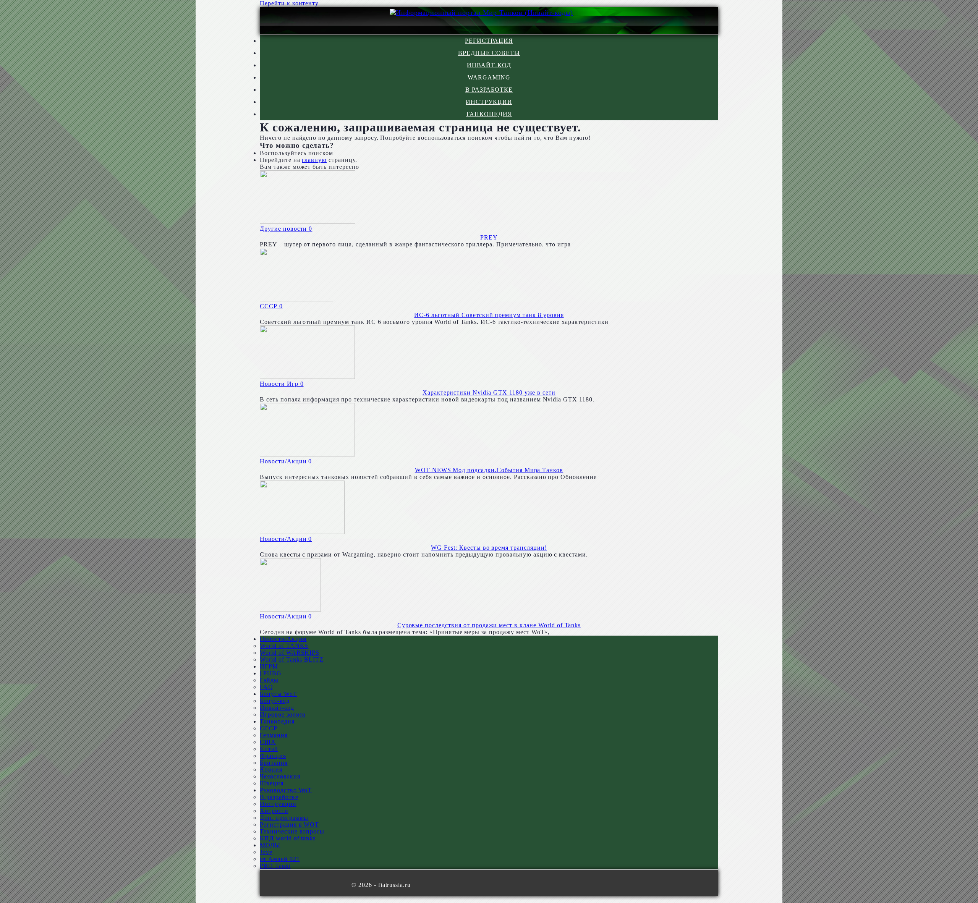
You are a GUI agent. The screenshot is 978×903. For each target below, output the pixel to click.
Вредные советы (489, 53)
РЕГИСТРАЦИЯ (489, 40)
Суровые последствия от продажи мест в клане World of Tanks (489, 625)
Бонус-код (275, 700)
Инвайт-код (489, 65)
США (268, 742)
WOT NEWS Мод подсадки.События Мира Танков (489, 470)
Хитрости (274, 811)
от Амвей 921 (280, 859)
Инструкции (489, 102)
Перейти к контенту (289, 3)
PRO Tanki (275, 866)
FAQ (266, 687)
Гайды (269, 680)
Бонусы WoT (278, 694)
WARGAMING (489, 77)
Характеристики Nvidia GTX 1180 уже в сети (489, 392)
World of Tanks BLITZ (292, 659)
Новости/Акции (283, 639)
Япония (271, 769)
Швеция (271, 783)
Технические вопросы (292, 831)
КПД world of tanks (288, 838)
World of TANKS (284, 645)
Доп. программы (284, 817)
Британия (274, 762)
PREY (489, 237)
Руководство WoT (286, 790)
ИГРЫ (269, 666)
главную (314, 160)
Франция (273, 755)
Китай (269, 749)
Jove (266, 852)
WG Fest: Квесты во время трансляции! (489, 547)
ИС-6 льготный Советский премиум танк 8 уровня (488, 315)
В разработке (489, 89)
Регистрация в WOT (289, 824)
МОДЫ (270, 845)
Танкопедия (489, 114)
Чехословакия (280, 776)
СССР (268, 728)
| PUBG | (272, 673)
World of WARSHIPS (289, 652)
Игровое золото (283, 714)
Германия (274, 735)
